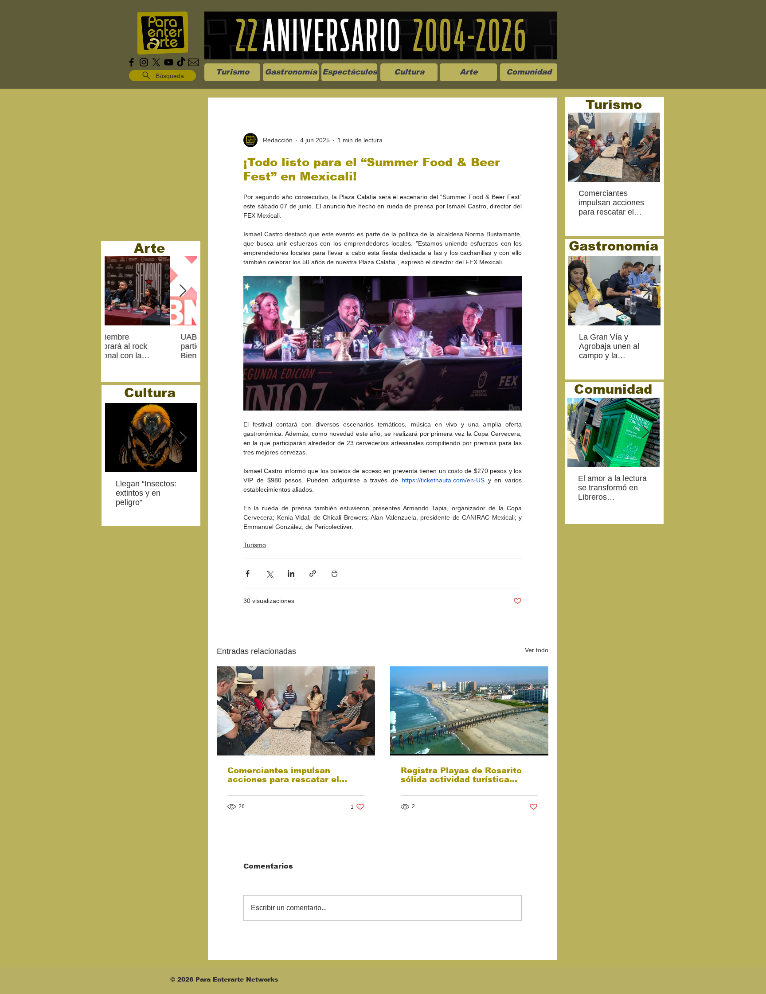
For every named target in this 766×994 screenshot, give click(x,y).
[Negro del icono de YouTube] (168, 62)
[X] (156, 62)
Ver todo (536, 650)
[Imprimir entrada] (334, 573)
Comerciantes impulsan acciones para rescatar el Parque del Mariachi (283, 775)
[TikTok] (181, 62)
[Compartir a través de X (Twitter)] (269, 573)
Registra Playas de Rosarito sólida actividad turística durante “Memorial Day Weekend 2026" (461, 775)
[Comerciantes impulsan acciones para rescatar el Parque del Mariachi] (296, 710)
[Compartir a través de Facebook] (247, 573)
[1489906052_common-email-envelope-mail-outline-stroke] (193, 62)
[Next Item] (183, 291)
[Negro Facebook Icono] (131, 62)
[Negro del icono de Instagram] (143, 62)
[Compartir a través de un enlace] (313, 573)
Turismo (254, 544)
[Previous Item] (119, 291)
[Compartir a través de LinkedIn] (291, 573)
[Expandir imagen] (382, 343)
